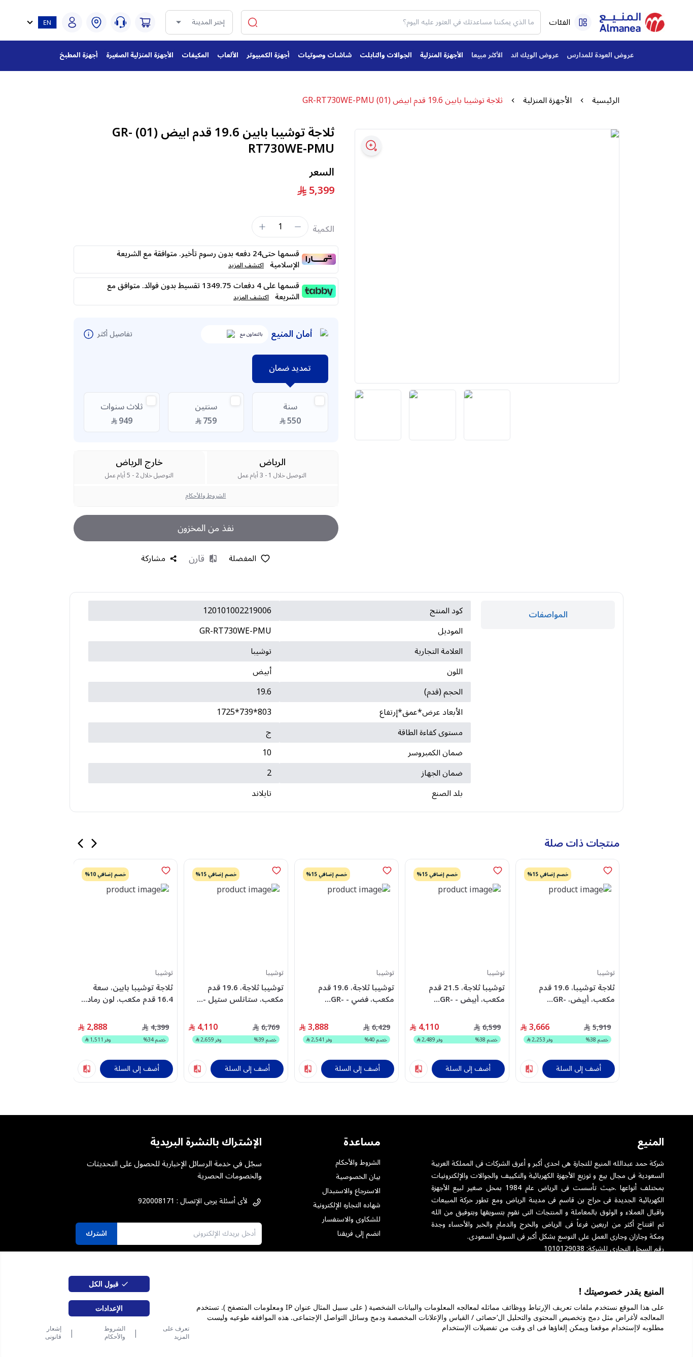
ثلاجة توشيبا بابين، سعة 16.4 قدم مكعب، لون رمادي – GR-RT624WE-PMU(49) (127, 993)
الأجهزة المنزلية (547, 100)
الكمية (323, 229)
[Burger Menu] (583, 22)
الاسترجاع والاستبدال (351, 1191)
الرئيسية (605, 100)
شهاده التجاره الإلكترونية (346, 1205)
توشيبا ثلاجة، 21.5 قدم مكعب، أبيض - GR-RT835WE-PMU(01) (467, 993)
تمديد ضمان (290, 368)
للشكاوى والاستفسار (351, 1219)
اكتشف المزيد (246, 265)
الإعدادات (109, 1308)
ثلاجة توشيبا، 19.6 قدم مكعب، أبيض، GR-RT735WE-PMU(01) (577, 993)
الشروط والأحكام (114, 1333)
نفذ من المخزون (206, 528)
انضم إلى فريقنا (358, 1234)
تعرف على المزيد (176, 1333)
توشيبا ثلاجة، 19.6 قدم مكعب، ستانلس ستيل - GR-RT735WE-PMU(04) (242, 993)
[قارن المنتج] (529, 1069)
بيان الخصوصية (358, 1177)
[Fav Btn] (608, 870)
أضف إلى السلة (578, 1068)
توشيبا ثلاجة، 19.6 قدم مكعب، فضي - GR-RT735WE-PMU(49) (356, 993)
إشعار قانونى (53, 1333)
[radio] (290, 412)
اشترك (96, 1233)
